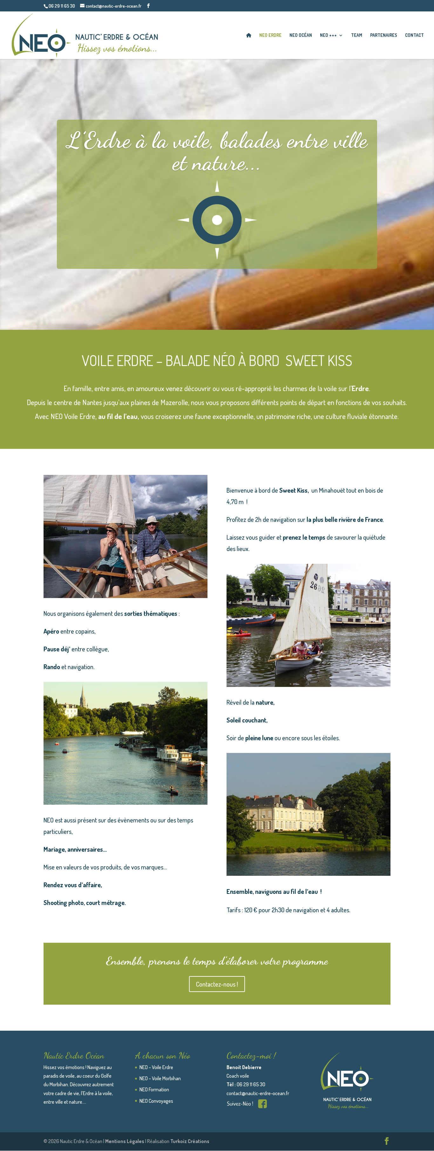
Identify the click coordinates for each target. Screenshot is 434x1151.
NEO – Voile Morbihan (160, 1078)
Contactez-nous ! (217, 984)
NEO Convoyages (156, 1101)
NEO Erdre (270, 35)
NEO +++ (328, 35)
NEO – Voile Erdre (156, 1067)
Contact (414, 35)
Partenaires (383, 35)
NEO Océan (300, 35)
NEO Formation (154, 1089)
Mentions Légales (125, 1141)
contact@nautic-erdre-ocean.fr (258, 1093)
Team (356, 35)
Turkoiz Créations (189, 1141)
